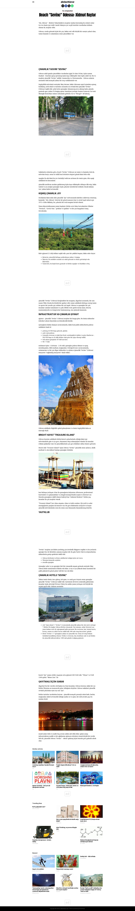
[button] (33, 1)
